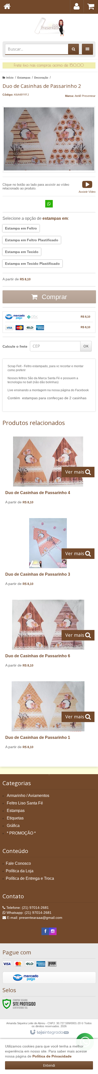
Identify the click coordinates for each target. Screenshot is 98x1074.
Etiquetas (15, 818)
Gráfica (13, 825)
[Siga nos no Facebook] (45, 931)
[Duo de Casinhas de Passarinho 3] (48, 554)
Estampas (23, 77)
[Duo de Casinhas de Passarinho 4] (48, 472)
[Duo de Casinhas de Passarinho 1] (48, 717)
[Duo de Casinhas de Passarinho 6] (48, 635)
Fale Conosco (18, 863)
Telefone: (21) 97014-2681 (27, 908)
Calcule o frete (15, 346)
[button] (87, 186)
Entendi (49, 1065)
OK (85, 346)
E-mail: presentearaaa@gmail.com (34, 918)
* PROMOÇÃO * (21, 833)
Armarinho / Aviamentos (28, 795)
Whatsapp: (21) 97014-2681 (29, 913)
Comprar (53, 297)
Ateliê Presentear (85, 95)
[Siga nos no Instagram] (53, 931)
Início (10, 77)
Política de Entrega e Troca (30, 878)
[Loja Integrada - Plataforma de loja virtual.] (49, 1032)
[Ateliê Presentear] (49, 26)
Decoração (41, 77)
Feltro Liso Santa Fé (25, 803)
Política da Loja (19, 871)
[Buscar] (73, 49)
